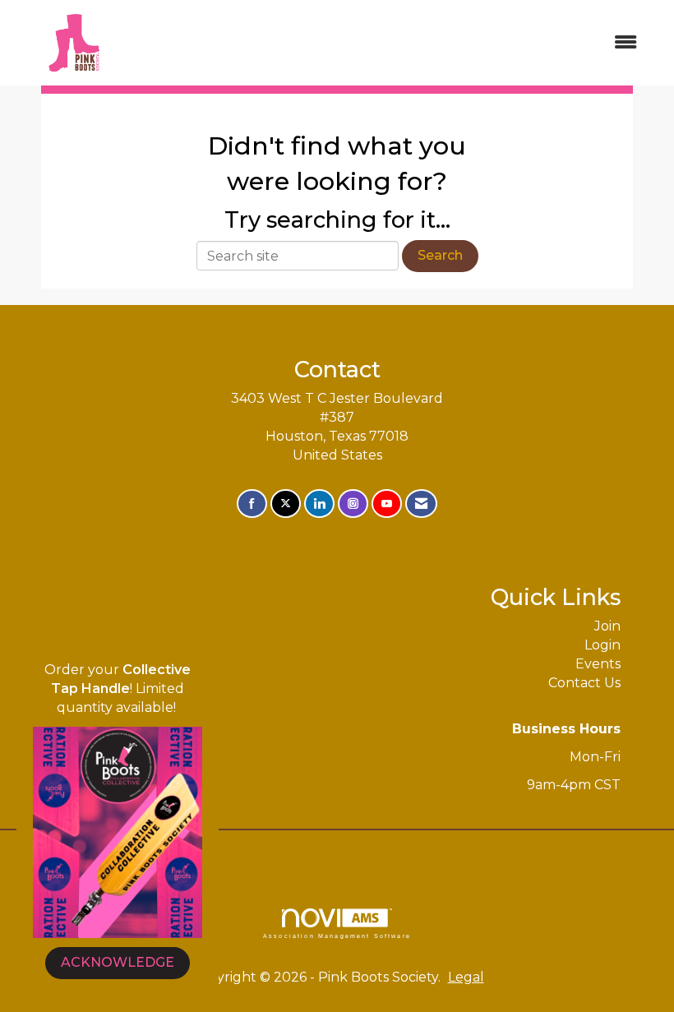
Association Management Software (337, 935)
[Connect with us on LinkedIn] (319, 503)
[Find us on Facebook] (252, 503)
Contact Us (584, 683)
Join (607, 626)
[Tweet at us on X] (285, 503)
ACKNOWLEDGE (117, 962)
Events (598, 664)
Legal (466, 977)
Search (440, 255)
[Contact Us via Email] (421, 503)
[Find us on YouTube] (387, 503)
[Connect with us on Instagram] (353, 503)
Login (602, 645)
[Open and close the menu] (392, 43)
